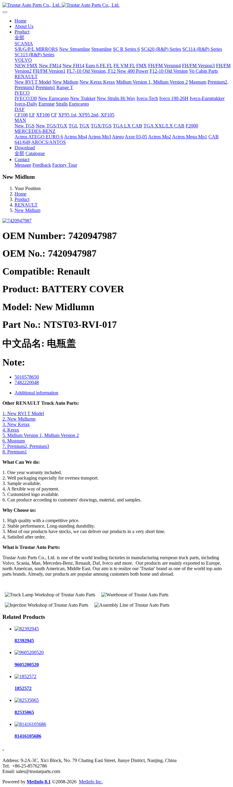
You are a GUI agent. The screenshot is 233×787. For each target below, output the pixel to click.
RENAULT (26, 204)
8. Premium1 (14, 451)
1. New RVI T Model (23, 413)
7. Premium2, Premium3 (25, 446)
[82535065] (27, 700)
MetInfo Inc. (91, 781)
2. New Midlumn (18, 418)
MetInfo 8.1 (39, 781)
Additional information (36, 392)
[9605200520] (29, 652)
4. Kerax (10, 429)
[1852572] (25, 676)
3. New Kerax (16, 424)
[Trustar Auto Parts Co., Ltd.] (116, 5)
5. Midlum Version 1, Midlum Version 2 (40, 435)
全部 (19, 37)
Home (20, 20)
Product (22, 199)
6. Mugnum (13, 440)
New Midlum (27, 210)
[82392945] (27, 628)
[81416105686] (30, 724)
